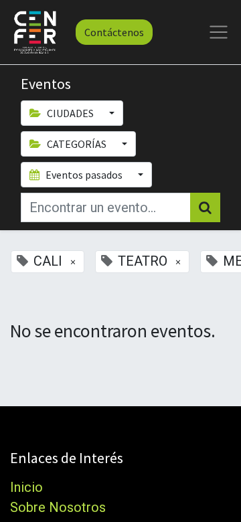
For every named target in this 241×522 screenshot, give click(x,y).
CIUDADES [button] (70, 113)
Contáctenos (114, 32)
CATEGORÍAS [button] (76, 144)
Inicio (26, 487)
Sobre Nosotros (58, 507)
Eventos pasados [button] (84, 174)
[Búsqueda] (205, 207)
